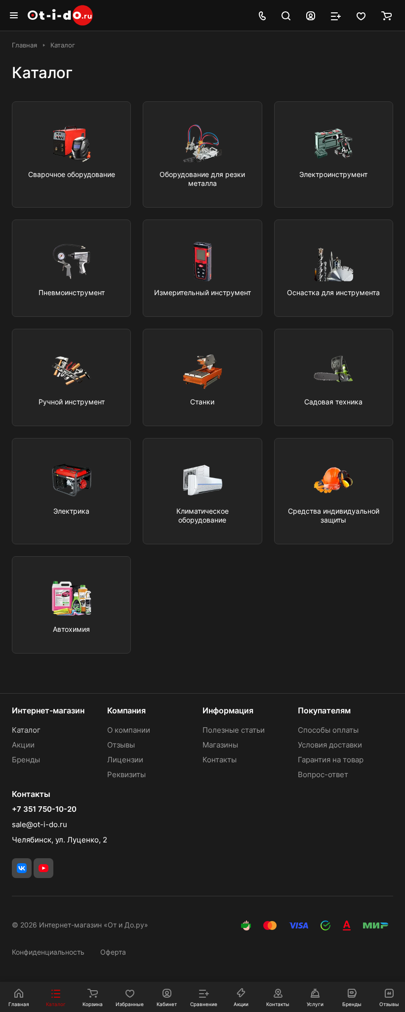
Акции (23, 744)
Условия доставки (330, 744)
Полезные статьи (233, 730)
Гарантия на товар (331, 759)
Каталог (26, 730)
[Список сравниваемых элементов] (336, 15)
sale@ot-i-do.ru (39, 824)
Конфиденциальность (48, 952)
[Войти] (310, 15)
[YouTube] (43, 868)
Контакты (219, 759)
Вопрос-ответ (323, 774)
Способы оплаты (328, 730)
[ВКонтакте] (22, 868)
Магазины (220, 744)
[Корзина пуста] (386, 15)
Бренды (26, 759)
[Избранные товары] (361, 15)
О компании (128, 730)
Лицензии (125, 759)
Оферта (113, 952)
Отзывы (121, 744)
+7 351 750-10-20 (44, 809)
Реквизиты (126, 774)
